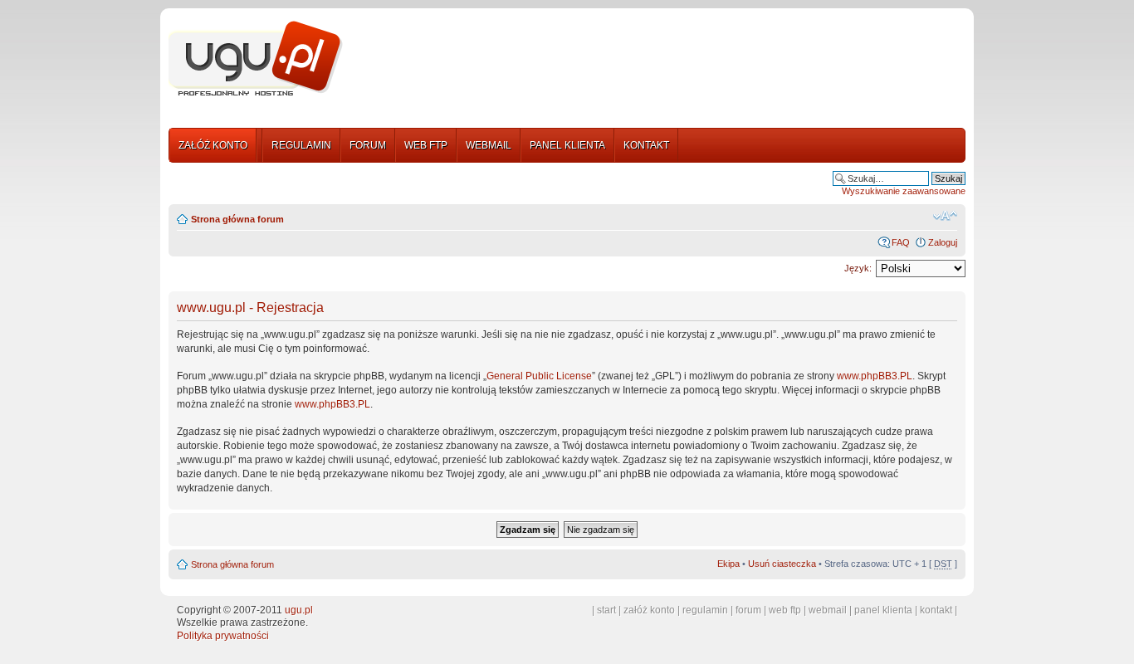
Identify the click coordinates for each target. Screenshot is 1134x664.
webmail (828, 610)
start (606, 610)
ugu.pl (299, 610)
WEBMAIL (488, 145)
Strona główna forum (237, 219)
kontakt (936, 610)
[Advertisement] (661, 60)
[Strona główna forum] (256, 59)
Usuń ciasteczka (782, 564)
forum (748, 610)
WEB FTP (425, 145)
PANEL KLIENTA (567, 145)
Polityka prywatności (223, 636)
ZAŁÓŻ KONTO (212, 145)
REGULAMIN (301, 145)
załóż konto (649, 610)
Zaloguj (942, 242)
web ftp (785, 610)
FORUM (367, 145)
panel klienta (883, 610)
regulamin (705, 610)
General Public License (539, 376)
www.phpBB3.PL (874, 376)
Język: (858, 268)
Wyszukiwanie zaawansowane (903, 191)
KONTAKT (646, 145)
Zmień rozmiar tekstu (945, 215)
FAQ (901, 242)
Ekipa (728, 564)
